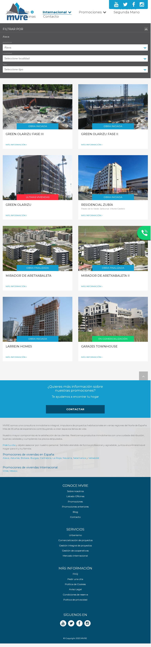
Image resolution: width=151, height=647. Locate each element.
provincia (7, 42)
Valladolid (93, 457)
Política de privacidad (75, 599)
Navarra (67, 457)
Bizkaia (25, 457)
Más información (15, 145)
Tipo (5, 64)
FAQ (75, 574)
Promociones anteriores (75, 506)
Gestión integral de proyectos (75, 545)
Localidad (7, 53)
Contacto (51, 16)
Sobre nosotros (75, 491)
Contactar (75, 409)
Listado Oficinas (75, 496)
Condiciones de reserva (75, 594)
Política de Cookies (75, 584)
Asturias (15, 457)
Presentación (18, 12)
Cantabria (45, 457)
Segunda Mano (127, 12)
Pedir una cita (75, 579)
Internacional (55, 12)
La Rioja (57, 457)
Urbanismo (75, 535)
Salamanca (79, 457)
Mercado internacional (75, 555)
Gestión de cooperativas (75, 550)
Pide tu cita (9, 445)
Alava (6, 457)
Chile (5, 470)
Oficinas (29, 16)
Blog (11, 16)
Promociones (90, 12)
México (13, 470)
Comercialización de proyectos (75, 540)
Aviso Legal (75, 589)
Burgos (34, 457)
